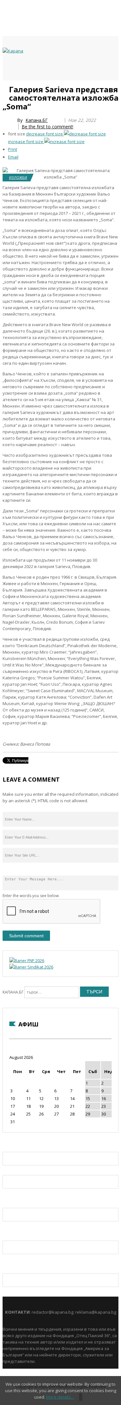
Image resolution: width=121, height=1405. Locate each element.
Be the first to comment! (47, 127)
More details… (60, 1397)
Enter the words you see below (31, 895)
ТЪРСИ (94, 991)
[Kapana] (13, 51)
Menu (6, 87)
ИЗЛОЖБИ (18, 177)
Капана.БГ (36, 120)
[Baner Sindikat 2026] (31, 967)
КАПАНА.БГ (13, 992)
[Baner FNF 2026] (26, 960)
